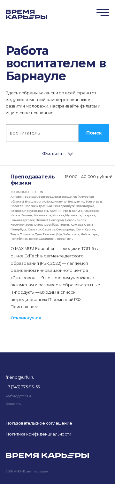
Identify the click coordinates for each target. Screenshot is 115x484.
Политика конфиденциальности (38, 434)
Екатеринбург (64, 206)
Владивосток (35, 201)
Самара (77, 224)
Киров (15, 215)
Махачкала (42, 215)
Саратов (48, 229)
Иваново (17, 210)
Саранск (34, 229)
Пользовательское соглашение (39, 423)
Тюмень (49, 234)
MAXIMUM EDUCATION (27, 192)
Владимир (76, 201)
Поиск (94, 132)
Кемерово (91, 210)
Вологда (17, 206)
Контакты (13, 404)
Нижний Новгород (50, 220)
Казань (43, 210)
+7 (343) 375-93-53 (23, 387)
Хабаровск (71, 234)
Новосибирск (75, 220)
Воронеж (31, 206)
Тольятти (27, 234)
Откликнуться (26, 317)
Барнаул (31, 196)
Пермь (65, 224)
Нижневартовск (22, 220)
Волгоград (94, 201)
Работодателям (18, 396)
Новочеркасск (22, 224)
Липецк (27, 215)
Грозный (45, 206)
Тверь (15, 234)
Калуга (77, 210)
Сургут (90, 229)
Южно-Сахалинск (42, 238)
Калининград (60, 210)
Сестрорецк (65, 229)
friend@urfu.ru (20, 377)
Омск (38, 224)
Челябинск (19, 238)
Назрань (88, 215)
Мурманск (73, 215)
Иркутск (30, 210)
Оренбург (51, 224)
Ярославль (65, 238)
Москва (58, 215)
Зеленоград (85, 206)
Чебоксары (89, 234)
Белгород (45, 196)
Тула (38, 234)
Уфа (59, 234)
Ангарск (17, 196)
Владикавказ (56, 201)
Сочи (80, 229)
